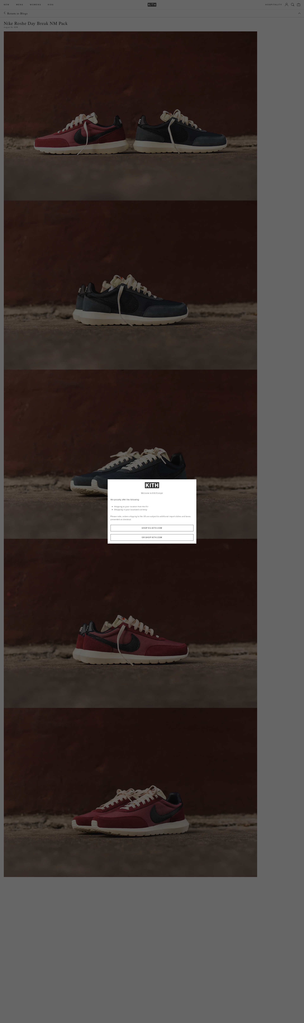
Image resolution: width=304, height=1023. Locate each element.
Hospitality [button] (273, 4)
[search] (292, 4)
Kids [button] (51, 4)
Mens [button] (19, 4)
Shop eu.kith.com (152, 528)
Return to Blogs (17, 13)
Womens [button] (35, 4)
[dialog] (152, 511)
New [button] (7, 4)
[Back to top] (299, 13)
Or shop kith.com (152, 537)
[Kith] (152, 4)
